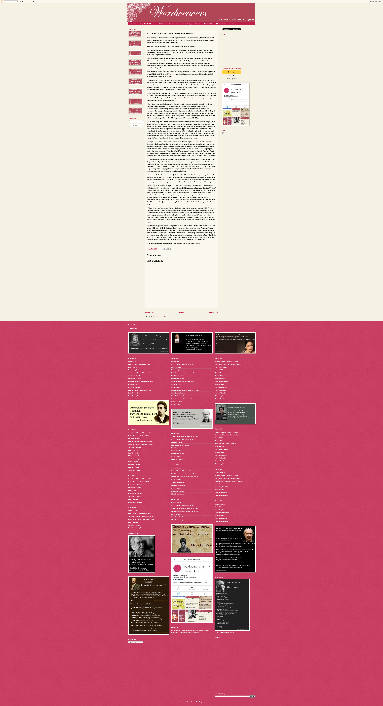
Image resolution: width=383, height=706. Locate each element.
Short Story (186, 23)
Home (133, 23)
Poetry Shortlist (133, 367)
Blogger (201, 702)
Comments (134, 125)
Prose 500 (208, 23)
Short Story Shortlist (134, 376)
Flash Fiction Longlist (135, 502)
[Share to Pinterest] (170, 249)
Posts (133, 122)
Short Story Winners (221, 510)
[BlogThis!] (165, 249)
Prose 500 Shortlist (134, 384)
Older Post (213, 312)
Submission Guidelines (168, 23)
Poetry (197, 23)
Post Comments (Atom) (160, 317)
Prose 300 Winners (221, 370)
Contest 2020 (132, 361)
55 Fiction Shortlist (134, 456)
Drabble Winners (220, 376)
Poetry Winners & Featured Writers (139, 364)
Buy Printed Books (147, 23)
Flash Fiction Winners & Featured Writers (141, 519)
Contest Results (133, 510)
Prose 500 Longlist (134, 387)
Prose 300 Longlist (220, 393)
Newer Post (149, 312)
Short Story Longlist (134, 379)
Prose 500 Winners (134, 439)
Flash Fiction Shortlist (135, 493)
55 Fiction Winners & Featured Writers (140, 444)
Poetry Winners (220, 507)
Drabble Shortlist (133, 393)
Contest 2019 (175, 361)
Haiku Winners (219, 373)
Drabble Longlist (133, 396)
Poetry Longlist (133, 370)
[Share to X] (167, 249)
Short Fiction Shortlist (178, 393)
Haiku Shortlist (176, 384)
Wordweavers (132, 328)
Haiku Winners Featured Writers (225, 444)
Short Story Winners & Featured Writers (141, 373)
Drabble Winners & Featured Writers (140, 390)
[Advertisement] (135, 160)
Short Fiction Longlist (178, 396)
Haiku (232, 23)
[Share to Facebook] (168, 249)
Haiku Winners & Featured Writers (182, 381)
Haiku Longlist (176, 387)
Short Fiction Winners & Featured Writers (185, 390)
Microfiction (221, 23)
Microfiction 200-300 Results (180, 445)
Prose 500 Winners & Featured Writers (140, 381)
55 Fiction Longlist (134, 470)
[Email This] (163, 249)
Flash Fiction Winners (135, 485)
